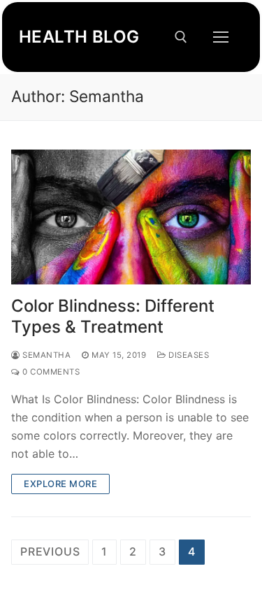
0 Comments (50, 372)
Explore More (60, 483)
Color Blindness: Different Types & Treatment (112, 316)
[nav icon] (220, 37)
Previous (50, 551)
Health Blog (79, 37)
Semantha (45, 355)
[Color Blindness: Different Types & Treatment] (131, 217)
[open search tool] (181, 37)
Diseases (187, 355)
